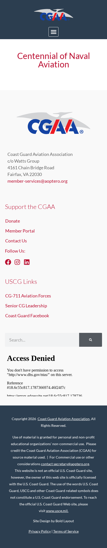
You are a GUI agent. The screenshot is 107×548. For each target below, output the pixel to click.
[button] (53, 32)
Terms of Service (66, 531)
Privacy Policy (40, 531)
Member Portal (20, 230)
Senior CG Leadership (26, 305)
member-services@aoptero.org (37, 181)
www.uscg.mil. (57, 511)
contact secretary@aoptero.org (65, 464)
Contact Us (16, 240)
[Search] (90, 340)
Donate (12, 221)
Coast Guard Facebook (27, 315)
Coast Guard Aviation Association (64, 419)
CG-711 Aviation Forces (28, 295)
